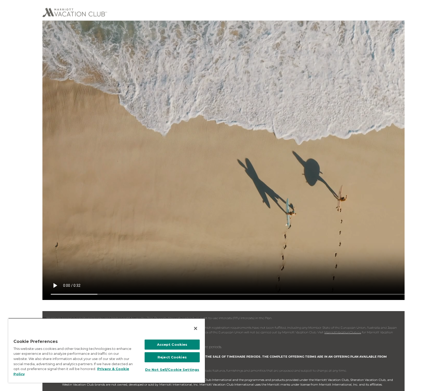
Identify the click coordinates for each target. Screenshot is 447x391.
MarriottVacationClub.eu (342, 332)
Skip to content (19, 3)
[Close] (195, 328)
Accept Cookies (172, 344)
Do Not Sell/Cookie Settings (172, 369)
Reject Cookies (172, 357)
